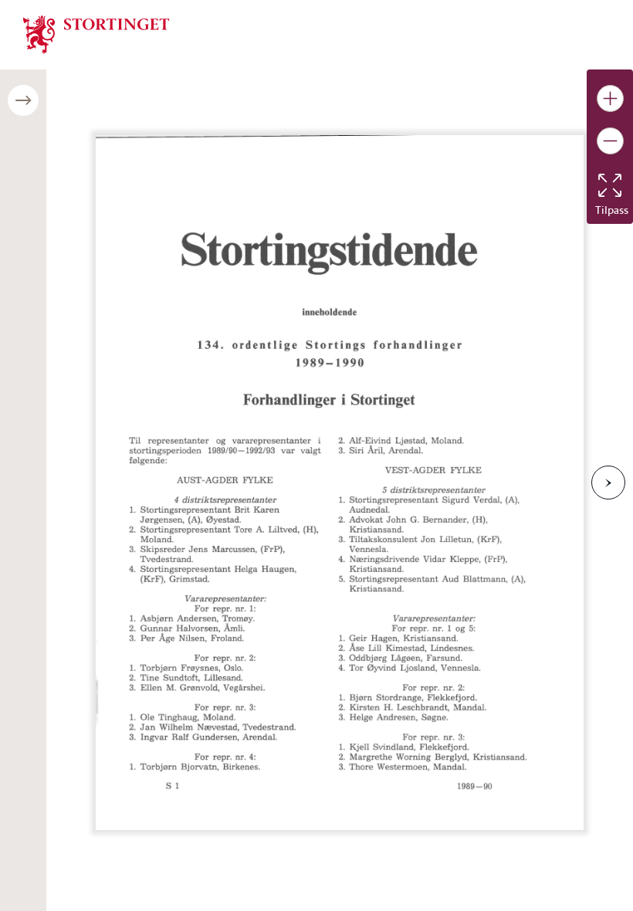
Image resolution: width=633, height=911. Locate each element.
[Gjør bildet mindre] (610, 140)
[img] (96, 33)
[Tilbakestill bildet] (609, 185)
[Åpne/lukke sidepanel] (23, 100)
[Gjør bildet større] (610, 98)
